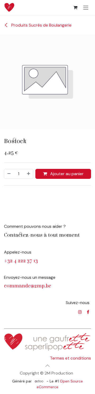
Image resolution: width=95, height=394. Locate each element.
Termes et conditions (70, 358)
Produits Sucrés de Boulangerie (41, 25)
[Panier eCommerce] (75, 7)
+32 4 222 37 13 (21, 260)
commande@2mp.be (27, 286)
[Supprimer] (8, 174)
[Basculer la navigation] (85, 7)
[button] (47, 365)
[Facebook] (88, 312)
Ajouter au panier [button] (66, 173)
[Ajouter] (28, 174)
